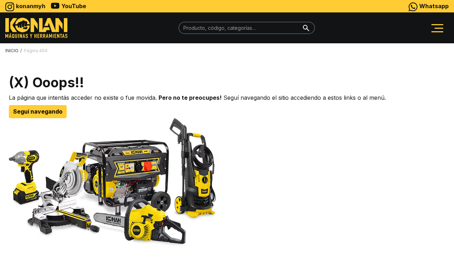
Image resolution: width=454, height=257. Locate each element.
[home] (36, 28)
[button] (437, 28)
